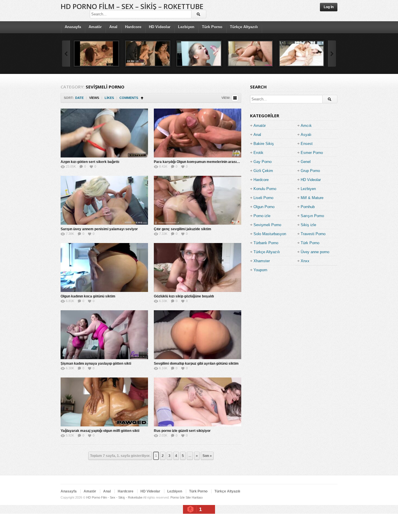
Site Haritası (194, 497)
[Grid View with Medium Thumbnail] (235, 98)
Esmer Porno (312, 152)
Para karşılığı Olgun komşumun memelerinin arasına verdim (203, 162)
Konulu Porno (264, 189)
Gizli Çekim (263, 171)
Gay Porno (262, 161)
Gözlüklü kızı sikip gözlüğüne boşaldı (184, 296)
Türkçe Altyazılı (244, 27)
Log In (329, 7)
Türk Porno (212, 27)
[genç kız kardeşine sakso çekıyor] (199, 53)
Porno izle (261, 216)
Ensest (307, 143)
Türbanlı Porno (265, 243)
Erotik (258, 152)
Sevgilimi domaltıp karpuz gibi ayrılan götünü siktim (196, 363)
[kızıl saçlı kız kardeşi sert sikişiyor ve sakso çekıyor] (250, 53)
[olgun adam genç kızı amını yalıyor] (96, 53)
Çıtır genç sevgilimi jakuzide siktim (182, 229)
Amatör (95, 27)
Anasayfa (73, 27)
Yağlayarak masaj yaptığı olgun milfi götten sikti (100, 431)
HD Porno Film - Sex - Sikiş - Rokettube (114, 497)
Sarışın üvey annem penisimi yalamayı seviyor (99, 229)
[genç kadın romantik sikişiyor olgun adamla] (148, 53)
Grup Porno (310, 171)
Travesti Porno (313, 234)
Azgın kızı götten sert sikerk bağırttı (90, 162)
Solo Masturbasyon (269, 234)
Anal (113, 27)
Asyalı (306, 134)
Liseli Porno (263, 198)
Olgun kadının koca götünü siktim (88, 296)
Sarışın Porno (312, 216)
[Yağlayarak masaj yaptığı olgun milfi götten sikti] (104, 401)
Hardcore (133, 27)
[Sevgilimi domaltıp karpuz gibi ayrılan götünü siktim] (197, 334)
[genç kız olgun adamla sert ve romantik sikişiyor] (302, 53)
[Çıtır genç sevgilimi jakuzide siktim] (197, 200)
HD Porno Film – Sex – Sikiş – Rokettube (132, 6)
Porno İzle (177, 497)
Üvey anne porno (315, 252)
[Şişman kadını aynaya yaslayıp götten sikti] (104, 334)
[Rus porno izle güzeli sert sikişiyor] (197, 401)
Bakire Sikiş (263, 143)
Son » (207, 456)
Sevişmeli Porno (267, 225)
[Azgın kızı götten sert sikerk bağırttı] (104, 133)
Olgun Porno (263, 207)
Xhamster (261, 261)
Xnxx (305, 261)
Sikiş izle (308, 225)
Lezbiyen (186, 27)
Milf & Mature (312, 198)
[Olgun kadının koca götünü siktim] (104, 267)
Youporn (260, 270)
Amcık (306, 125)
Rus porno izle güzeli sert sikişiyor (182, 431)
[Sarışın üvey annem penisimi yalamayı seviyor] (104, 200)
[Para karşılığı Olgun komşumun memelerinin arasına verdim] (197, 133)
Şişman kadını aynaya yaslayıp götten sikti (96, 363)
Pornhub (308, 207)
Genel (306, 161)
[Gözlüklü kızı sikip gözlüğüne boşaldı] (197, 267)
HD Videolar (159, 27)
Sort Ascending (142, 98)
